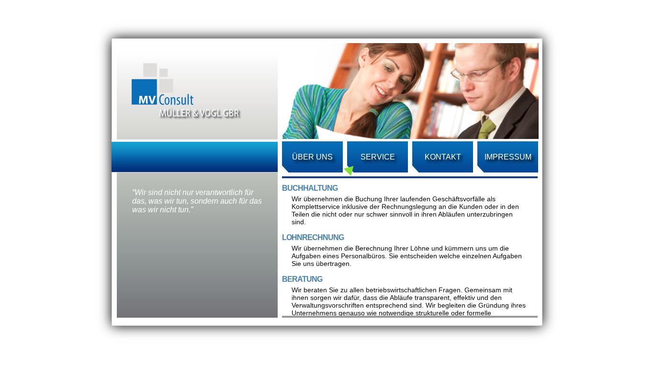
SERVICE (378, 157)
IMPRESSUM (508, 157)
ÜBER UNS (312, 157)
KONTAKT (443, 157)
